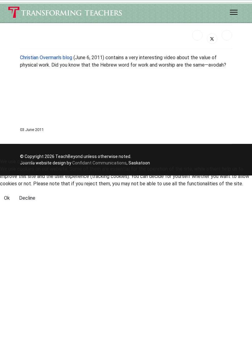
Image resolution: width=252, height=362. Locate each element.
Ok (7, 198)
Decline (27, 198)
